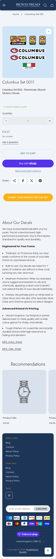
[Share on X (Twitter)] (31, 180)
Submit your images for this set (28, 197)
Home (16, 14)
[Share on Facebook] (23, 180)
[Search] (45, 5)
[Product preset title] (24, 392)
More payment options (28, 171)
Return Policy (12, 451)
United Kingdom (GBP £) (28, 541)
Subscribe (41, 509)
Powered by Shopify (28, 551)
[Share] (14, 180)
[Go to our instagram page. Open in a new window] (9, 495)
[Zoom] (48, 31)
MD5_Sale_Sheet (11, 349)
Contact (10, 447)
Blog (8, 442)
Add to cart (28, 153)
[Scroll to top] (48, 550)
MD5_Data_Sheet (12, 342)
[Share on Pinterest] (40, 180)
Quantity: (7, 113)
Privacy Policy (13, 455)
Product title (9, 418)
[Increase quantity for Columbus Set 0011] (50, 121)
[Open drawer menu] (4, 5)
